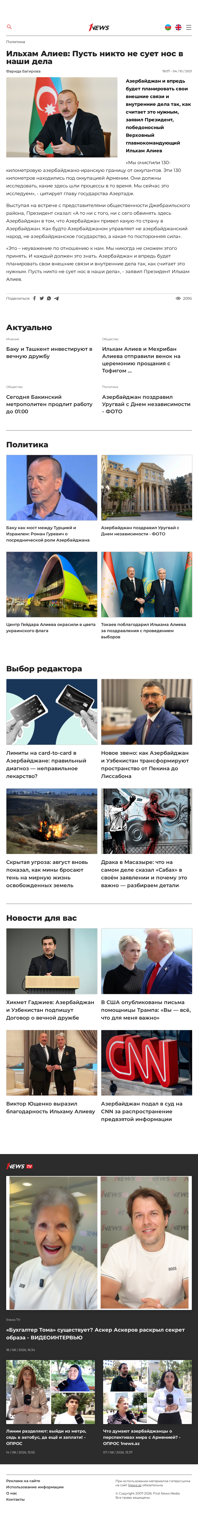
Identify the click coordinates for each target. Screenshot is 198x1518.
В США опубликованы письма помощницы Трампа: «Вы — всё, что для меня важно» (146, 1010)
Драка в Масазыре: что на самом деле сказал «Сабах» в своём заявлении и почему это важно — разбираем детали (144, 873)
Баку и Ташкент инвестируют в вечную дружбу (49, 352)
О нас (11, 1493)
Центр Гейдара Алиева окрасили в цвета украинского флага (51, 627)
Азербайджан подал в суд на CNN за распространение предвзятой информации (142, 1111)
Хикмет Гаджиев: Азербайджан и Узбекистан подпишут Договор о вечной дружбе (50, 1010)
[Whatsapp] (49, 298)
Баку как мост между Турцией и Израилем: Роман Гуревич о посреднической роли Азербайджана (48, 534)
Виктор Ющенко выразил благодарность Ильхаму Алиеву (50, 1108)
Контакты (15, 1499)
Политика (15, 42)
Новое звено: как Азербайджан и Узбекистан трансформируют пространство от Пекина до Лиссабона (145, 764)
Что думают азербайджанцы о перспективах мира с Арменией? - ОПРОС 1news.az (141, 1437)
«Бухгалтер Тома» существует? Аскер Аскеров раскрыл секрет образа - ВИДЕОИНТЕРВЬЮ (95, 1334)
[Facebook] (34, 298)
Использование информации (35, 1487)
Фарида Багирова (23, 71)
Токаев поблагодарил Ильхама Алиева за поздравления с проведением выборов (143, 630)
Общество (110, 339)
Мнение (12, 339)
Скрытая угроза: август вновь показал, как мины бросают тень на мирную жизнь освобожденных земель (47, 873)
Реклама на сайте (23, 1481)
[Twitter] (41, 298)
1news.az (135, 1485)
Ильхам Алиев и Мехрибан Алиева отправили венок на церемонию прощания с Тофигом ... (141, 360)
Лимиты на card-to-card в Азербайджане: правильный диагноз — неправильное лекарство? (46, 764)
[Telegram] (56, 298)
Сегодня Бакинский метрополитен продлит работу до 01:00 (49, 404)
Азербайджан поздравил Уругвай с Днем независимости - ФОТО (146, 404)
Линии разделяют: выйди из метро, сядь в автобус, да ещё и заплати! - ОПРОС (46, 1437)
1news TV (13, 1319)
